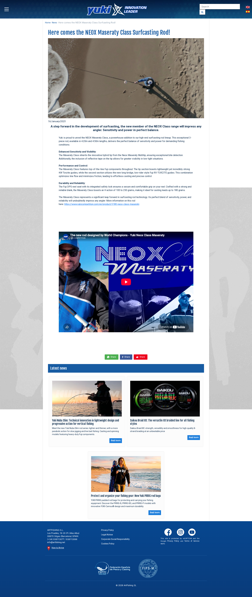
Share (113, 357)
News (54, 22)
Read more (115, 440)
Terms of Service (191, 541)
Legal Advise (107, 534)
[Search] (202, 12)
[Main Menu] (6, 9)
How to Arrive (58, 548)
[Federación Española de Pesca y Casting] (112, 568)
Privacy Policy (107, 530)
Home (48, 22)
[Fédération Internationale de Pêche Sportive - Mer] (148, 568)
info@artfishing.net (56, 542)
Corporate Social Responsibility (115, 539)
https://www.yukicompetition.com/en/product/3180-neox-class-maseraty (101, 204)
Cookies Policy (107, 543)
